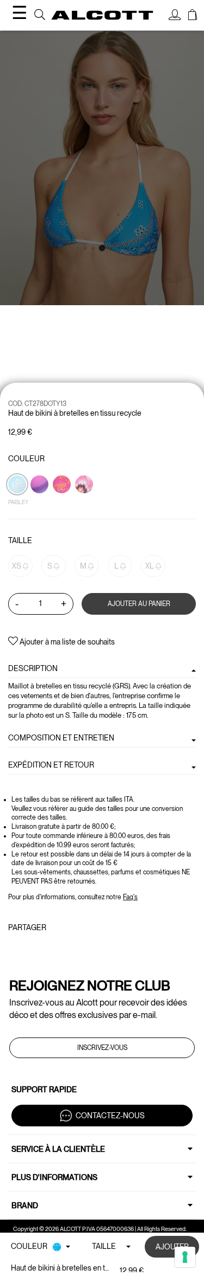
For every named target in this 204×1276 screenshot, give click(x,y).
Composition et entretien (61, 737)
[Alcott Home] (102, 15)
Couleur (26, 458)
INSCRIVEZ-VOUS (102, 1048)
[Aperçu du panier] (193, 16)
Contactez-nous (110, 1115)
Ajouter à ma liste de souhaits (66, 641)
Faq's (130, 897)
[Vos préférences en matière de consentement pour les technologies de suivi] (185, 1257)
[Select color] (62, 503)
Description (33, 668)
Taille (20, 540)
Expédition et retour (51, 765)
